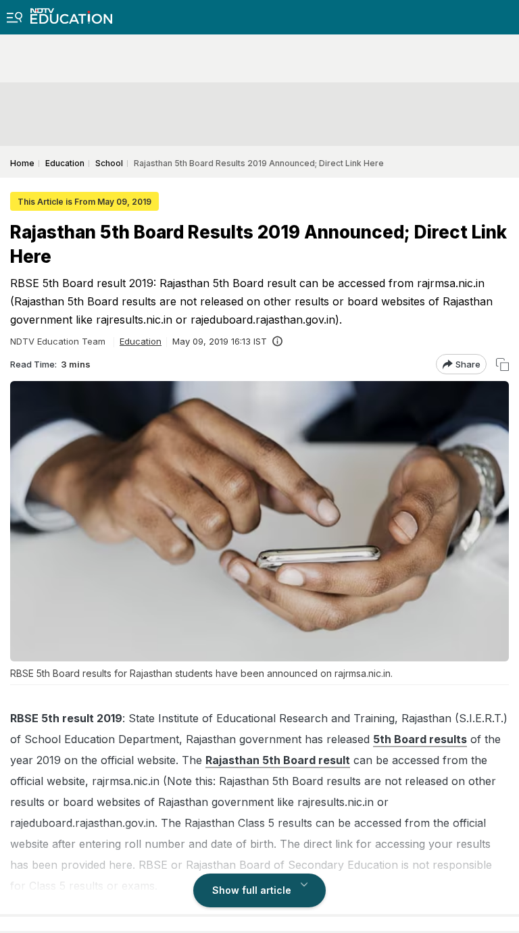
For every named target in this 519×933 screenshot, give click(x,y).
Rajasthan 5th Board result (277, 760)
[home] (71, 12)
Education (141, 341)
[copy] (502, 364)
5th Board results (420, 739)
